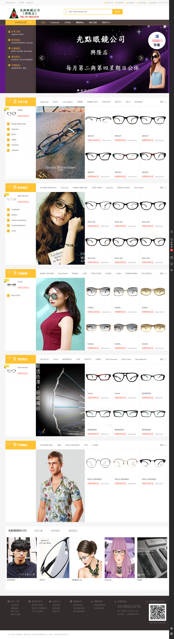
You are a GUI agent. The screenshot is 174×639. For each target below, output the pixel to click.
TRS (86, 445)
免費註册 (29, 3)
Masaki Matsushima (18, 124)
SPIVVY (118, 102)
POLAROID (146, 273)
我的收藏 (56, 608)
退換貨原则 (78, 605)
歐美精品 (55, 531)
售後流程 (14, 605)
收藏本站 (131, 3)
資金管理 (56, 605)
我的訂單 (110, 3)
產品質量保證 (79, 611)
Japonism (14, 34)
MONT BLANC (23, 196)
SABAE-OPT (92, 102)
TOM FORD (97, 188)
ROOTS (87, 359)
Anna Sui (29, 43)
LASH (118, 273)
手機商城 (120, 3)
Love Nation (67, 102)
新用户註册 (15, 614)
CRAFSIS (14, 145)
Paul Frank (126, 359)
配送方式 (65, 634)
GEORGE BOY (16, 68)
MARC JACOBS (17, 51)
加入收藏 (11, 634)
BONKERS (29, 60)
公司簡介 (50, 634)
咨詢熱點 (34, 634)
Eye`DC (109, 188)
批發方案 (58, 634)
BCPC (21, 34)
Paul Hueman (23, 368)
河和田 (20, 110)
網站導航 (142, 3)
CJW (85, 273)
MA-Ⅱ (128, 102)
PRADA (14, 215)
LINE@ (68, 22)
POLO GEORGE (73, 445)
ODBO (98, 359)
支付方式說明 (37, 611)
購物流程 (14, 608)
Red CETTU (15, 295)
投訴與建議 (99, 608)
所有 (162, 102)
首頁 (43, 22)
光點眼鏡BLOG (17, 530)
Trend (21, 60)
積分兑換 (93, 22)
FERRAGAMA (131, 273)
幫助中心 (106, 22)
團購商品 (80, 22)
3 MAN (95, 445)
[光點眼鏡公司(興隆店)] (22, 13)
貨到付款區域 (37, 605)
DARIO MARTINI (80, 188)
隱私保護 (27, 634)
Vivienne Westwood (18, 220)
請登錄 (21, 3)
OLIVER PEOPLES (18, 43)
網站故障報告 (99, 605)
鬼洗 (24, 68)
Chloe (13, 231)
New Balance (141, 359)
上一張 (42, 58)
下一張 (141, 58)
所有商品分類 (20, 22)
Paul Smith (28, 51)
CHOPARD (15, 210)
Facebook (55, 22)
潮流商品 (73, 531)
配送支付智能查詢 (39, 608)
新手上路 (14, 611)
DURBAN (138, 102)
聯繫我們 (42, 634)
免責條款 (19, 634)
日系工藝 (38, 531)
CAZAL (20, 282)
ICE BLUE (15, 60)
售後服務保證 (79, 608)
